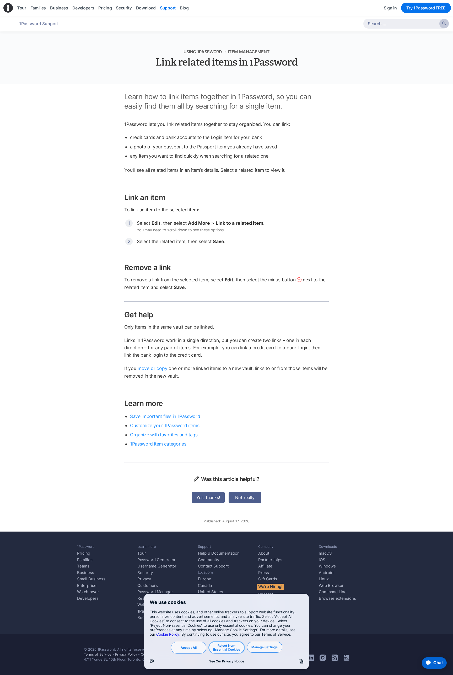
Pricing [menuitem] (105, 7)
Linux (324, 578)
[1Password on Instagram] (323, 659)
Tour (141, 553)
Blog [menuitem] (184, 7)
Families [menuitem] (38, 7)
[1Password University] (346, 659)
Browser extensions (337, 598)
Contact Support (213, 566)
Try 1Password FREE (426, 7)
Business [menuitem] (59, 7)
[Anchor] (170, 197)
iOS (322, 559)
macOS (325, 553)
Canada (205, 585)
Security (145, 572)
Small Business (91, 578)
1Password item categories (158, 444)
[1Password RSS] (335, 659)
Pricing (83, 553)
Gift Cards (267, 578)
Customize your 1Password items (164, 425)
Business (85, 572)
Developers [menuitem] (83, 7)
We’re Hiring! (270, 586)
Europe (204, 578)
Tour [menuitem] (21, 7)
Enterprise (86, 585)
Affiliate (265, 566)
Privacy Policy (126, 654)
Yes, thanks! (208, 497)
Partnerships (270, 559)
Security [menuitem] (124, 7)
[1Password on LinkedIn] (311, 659)
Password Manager (155, 591)
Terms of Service (97, 654)
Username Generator (156, 566)
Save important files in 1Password (165, 416)
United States (210, 591)
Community (208, 559)
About (263, 553)
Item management (248, 51)
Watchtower (88, 591)
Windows (327, 566)
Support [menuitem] (168, 7)
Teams (83, 566)
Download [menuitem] (146, 7)
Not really (245, 497)
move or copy (153, 368)
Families (85, 559)
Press (263, 572)
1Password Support (39, 23)
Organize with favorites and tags (164, 434)
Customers (147, 585)
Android (326, 572)
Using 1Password (203, 51)
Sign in (390, 7)
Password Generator (156, 559)
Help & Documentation (219, 553)
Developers (88, 598)
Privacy (144, 578)
